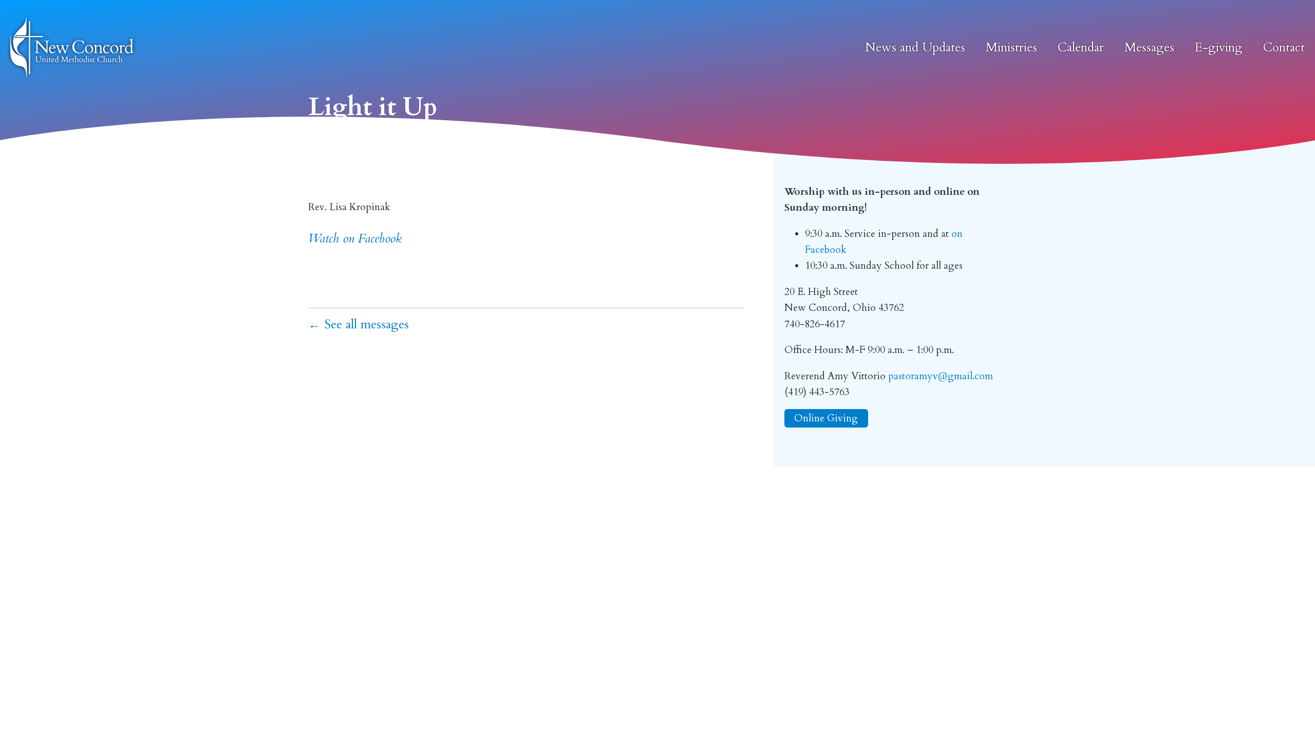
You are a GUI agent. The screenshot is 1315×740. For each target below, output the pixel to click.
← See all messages (358, 324)
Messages (1149, 47)
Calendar (1081, 47)
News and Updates (915, 47)
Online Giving (826, 418)
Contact (1284, 47)
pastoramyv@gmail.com (940, 376)
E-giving (1219, 47)
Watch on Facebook (355, 238)
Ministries (1011, 47)
